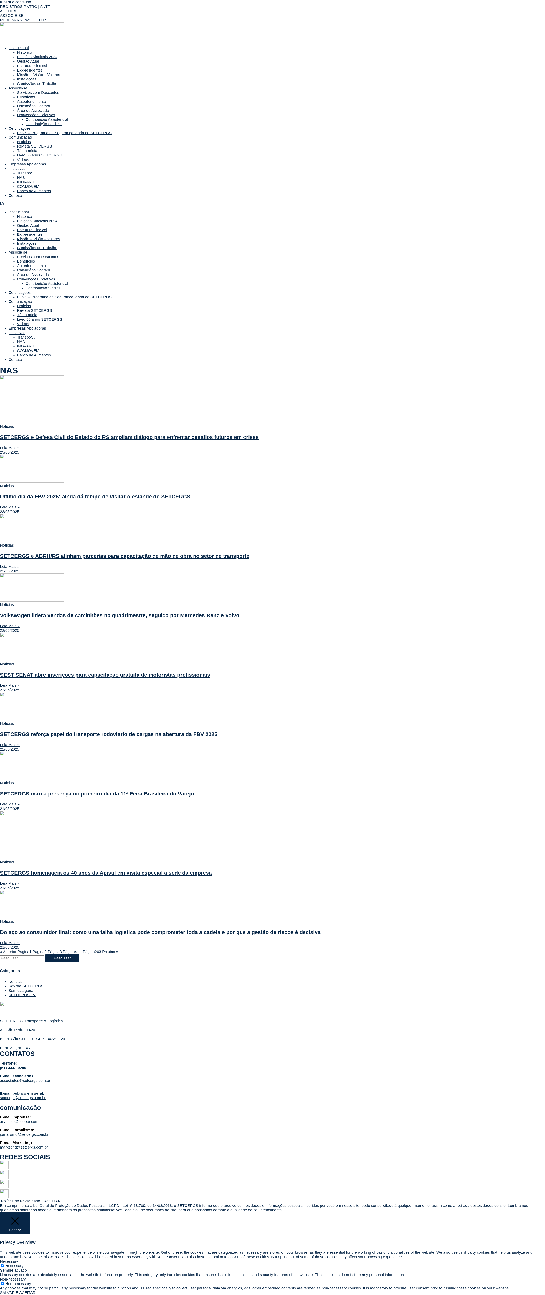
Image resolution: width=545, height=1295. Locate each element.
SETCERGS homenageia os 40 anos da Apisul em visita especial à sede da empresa (106, 873)
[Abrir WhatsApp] (534, 1284)
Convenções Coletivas (36, 115)
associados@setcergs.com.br (25, 1080)
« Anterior (8, 952)
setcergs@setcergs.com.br (23, 1098)
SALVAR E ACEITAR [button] (18, 1293)
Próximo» (110, 952)
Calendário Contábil (34, 106)
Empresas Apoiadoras (27, 164)
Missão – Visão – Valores (38, 75)
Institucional (19, 48)
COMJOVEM (28, 186)
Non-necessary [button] (13, 1279)
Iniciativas (17, 169)
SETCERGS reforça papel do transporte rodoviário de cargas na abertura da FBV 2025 (108, 734)
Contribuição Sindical (44, 124)
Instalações (26, 79)
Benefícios (26, 97)
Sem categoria (21, 990)
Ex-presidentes (30, 70)
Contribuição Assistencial (47, 119)
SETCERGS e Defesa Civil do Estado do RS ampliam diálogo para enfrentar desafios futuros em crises (129, 437)
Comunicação (20, 137)
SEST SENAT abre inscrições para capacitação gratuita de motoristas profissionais (105, 675)
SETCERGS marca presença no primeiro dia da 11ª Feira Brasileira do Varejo (97, 794)
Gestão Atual (28, 61)
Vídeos (23, 160)
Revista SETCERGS (34, 146)
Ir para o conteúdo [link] (15, 2)
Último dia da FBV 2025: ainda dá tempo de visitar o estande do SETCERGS (95, 497)
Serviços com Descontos (38, 92)
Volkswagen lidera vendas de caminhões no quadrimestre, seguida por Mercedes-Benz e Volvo (119, 615)
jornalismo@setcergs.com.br (24, 1134)
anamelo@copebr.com (19, 1122)
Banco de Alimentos (34, 191)
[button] (25, 6)
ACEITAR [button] (52, 1201)
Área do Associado (33, 110)
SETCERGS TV (22, 995)
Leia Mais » (10, 448)
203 (92, 952)
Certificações (20, 128)
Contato (15, 195)
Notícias (24, 142)
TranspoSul (26, 173)
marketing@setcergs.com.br (24, 1147)
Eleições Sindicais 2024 (37, 57)
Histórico (24, 52)
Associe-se (18, 88)
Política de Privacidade (20, 1201)
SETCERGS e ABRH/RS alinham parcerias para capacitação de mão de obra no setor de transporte (124, 556)
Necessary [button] (9, 1261)
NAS (21, 177)
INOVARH (25, 182)
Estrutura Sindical (32, 66)
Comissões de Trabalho (37, 84)
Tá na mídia (27, 151)
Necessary (14, 1266)
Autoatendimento (31, 101)
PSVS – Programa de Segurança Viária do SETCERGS (64, 133)
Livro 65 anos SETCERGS (39, 155)
